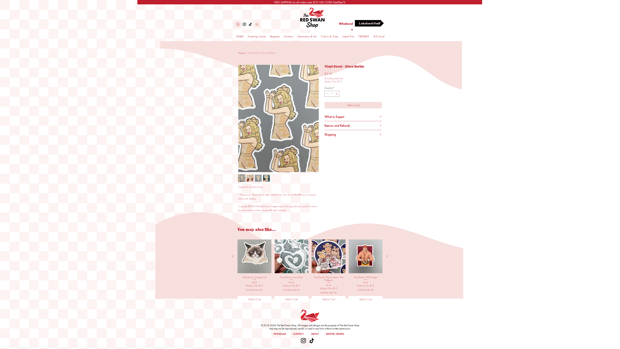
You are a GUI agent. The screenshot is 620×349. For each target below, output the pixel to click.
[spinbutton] (332, 94)
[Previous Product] (233, 256)
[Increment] (337, 94)
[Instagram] (244, 24)
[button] (256, 23)
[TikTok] (250, 24)
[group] (310, 271)
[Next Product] (387, 256)
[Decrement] (327, 94)
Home (241, 53)
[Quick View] (254, 256)
